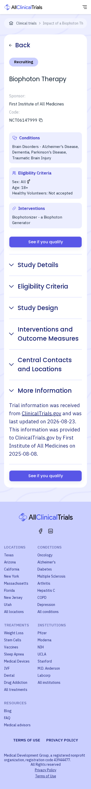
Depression (46, 604)
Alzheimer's (46, 562)
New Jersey (13, 597)
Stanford (45, 661)
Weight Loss (14, 633)
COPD (42, 597)
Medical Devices (17, 661)
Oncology (45, 555)
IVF (7, 668)
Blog (8, 711)
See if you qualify (45, 242)
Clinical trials (26, 23)
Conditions (49, 547)
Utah (8, 604)
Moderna (45, 640)
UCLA (42, 654)
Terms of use (26, 740)
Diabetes (44, 569)
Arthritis (43, 583)
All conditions (48, 611)
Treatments (16, 625)
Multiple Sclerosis (51, 576)
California (11, 569)
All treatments (15, 689)
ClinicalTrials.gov (41, 413)
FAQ (7, 718)
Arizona (10, 562)
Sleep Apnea (14, 654)
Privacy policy (62, 740)
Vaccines (11, 647)
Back (22, 45)
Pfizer (42, 633)
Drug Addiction (15, 682)
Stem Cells (12, 640)
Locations (15, 547)
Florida (9, 590)
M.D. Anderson (49, 668)
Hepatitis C (46, 590)
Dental (9, 675)
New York (11, 576)
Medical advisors (17, 725)
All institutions (49, 682)
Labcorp (44, 675)
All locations (14, 611)
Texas (9, 555)
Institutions (52, 625)
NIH (41, 647)
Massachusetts (16, 583)
